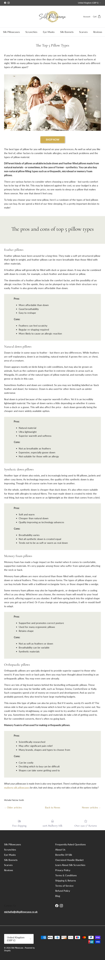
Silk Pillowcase (17, 948)
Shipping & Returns (65, 880)
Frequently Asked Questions (70, 844)
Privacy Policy (62, 870)
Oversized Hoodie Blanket (69, 859)
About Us (60, 849)
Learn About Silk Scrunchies (70, 864)
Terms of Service (64, 885)
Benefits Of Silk (63, 854)
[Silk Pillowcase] (52, 16)
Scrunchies (31, 31)
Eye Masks (49, 31)
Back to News (52, 807)
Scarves (83, 31)
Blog (57, 895)
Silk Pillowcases (11, 31)
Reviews (97, 31)
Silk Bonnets (67, 31)
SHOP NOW (52, 139)
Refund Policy (62, 890)
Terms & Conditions (66, 875)
